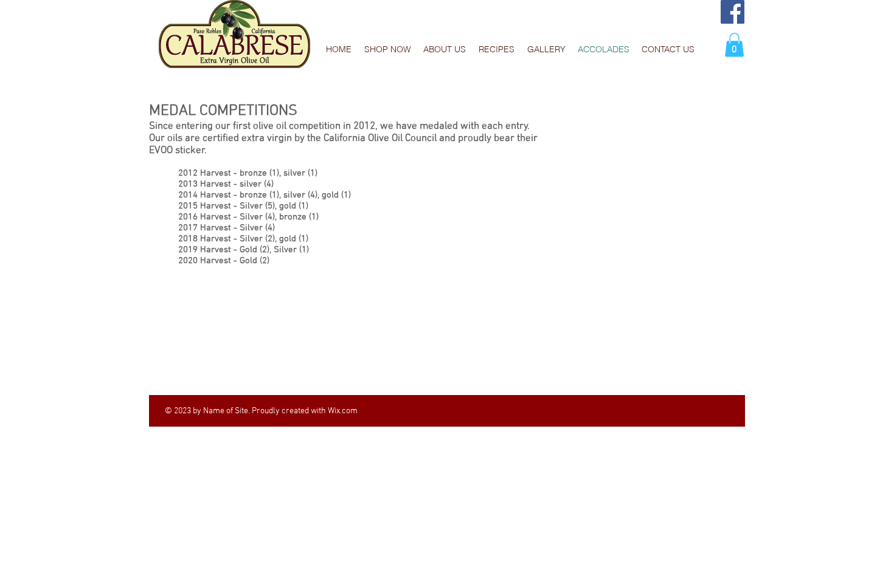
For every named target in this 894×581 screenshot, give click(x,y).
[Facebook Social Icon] (732, 12)
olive (263, 126)
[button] (734, 45)
